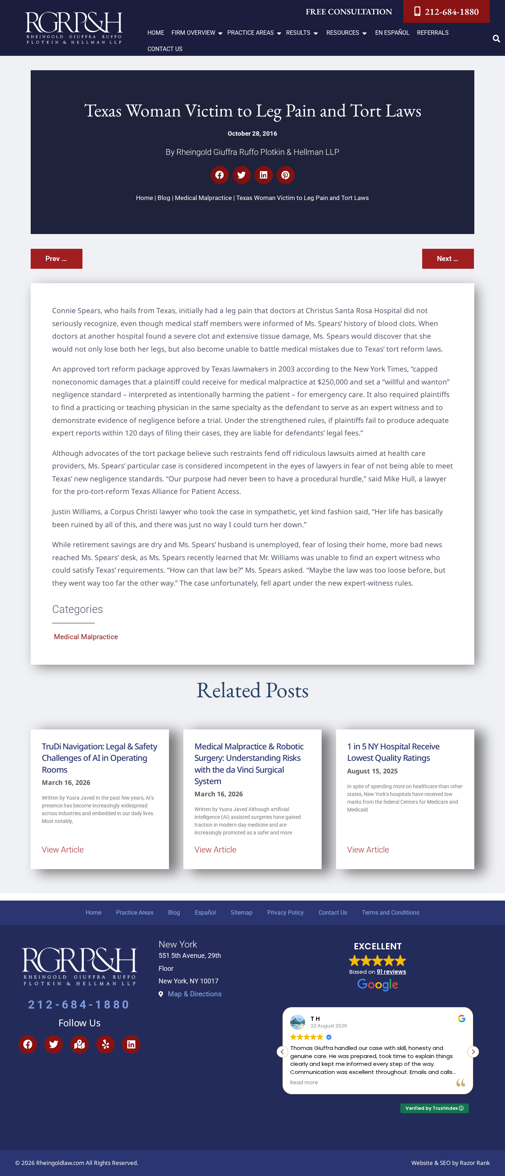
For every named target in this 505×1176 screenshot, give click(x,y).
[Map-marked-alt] (79, 1044)
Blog (163, 197)
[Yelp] (105, 1044)
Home (144, 197)
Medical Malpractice (203, 197)
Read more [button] (304, 1083)
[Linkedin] (131, 1044)
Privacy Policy (285, 912)
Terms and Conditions (390, 912)
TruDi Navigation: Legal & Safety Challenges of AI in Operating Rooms (99, 757)
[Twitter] (53, 1044)
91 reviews (391, 972)
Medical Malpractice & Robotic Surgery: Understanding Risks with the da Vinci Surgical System (249, 763)
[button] (197, 33)
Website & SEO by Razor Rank (450, 1163)
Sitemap (242, 912)
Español (205, 912)
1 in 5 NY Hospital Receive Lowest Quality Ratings (393, 751)
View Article (63, 849)
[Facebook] (27, 1044)
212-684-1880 (79, 1004)
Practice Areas (134, 912)
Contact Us (333, 912)
